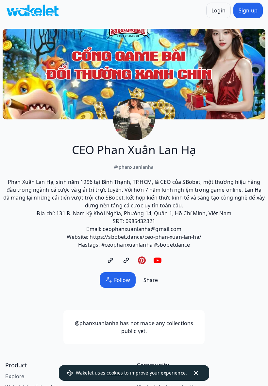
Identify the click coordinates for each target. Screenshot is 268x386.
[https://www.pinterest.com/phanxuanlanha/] (142, 260)
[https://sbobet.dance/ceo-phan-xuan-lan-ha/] (110, 260)
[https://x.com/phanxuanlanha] (126, 260)
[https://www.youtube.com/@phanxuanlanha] (157, 260)
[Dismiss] (196, 373)
